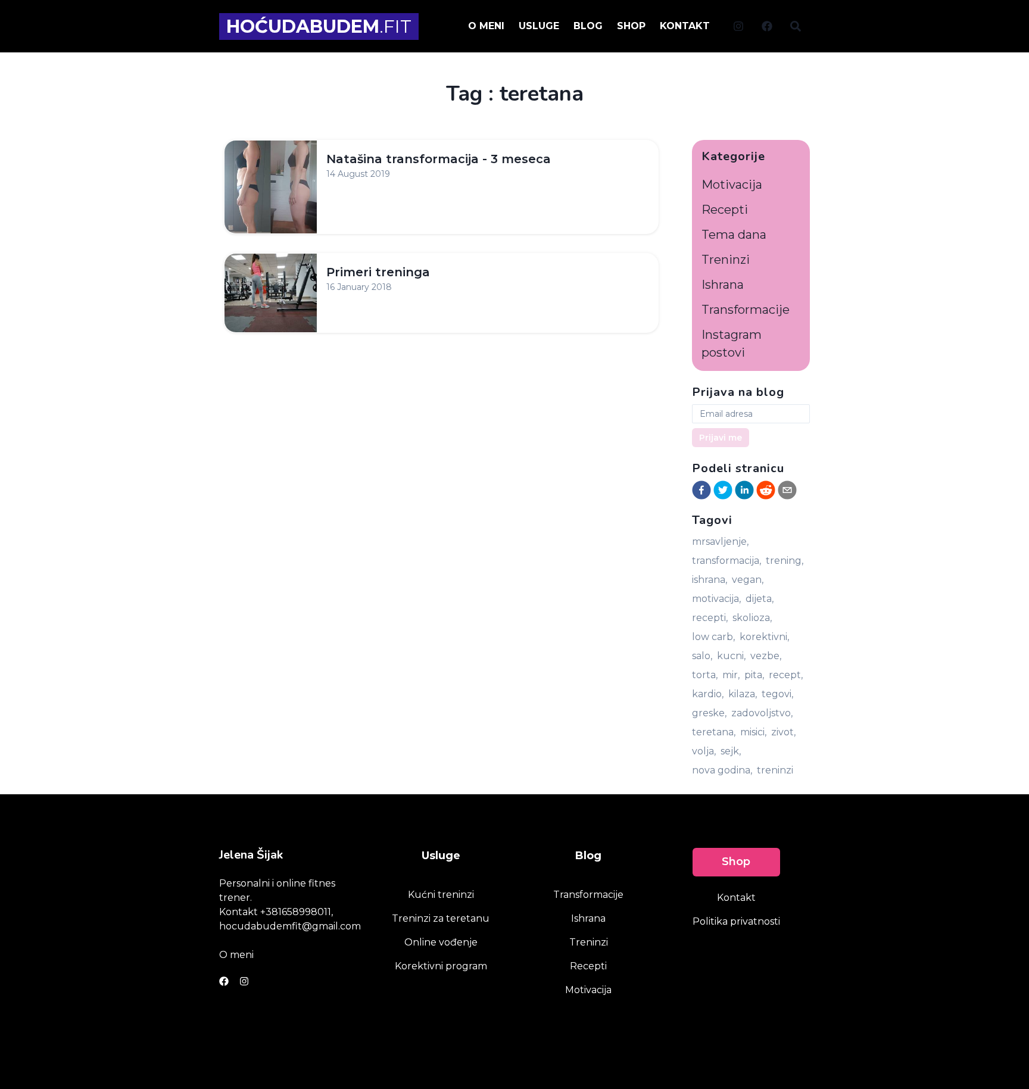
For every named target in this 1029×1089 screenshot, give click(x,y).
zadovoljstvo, (762, 713)
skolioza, (752, 617)
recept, (786, 675)
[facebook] (701, 490)
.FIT (318, 26)
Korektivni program (441, 966)
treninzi (775, 770)
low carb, (713, 636)
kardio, (708, 694)
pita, (754, 675)
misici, (753, 732)
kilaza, (742, 694)
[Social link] (738, 26)
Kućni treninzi (441, 894)
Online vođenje (441, 942)
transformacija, (726, 560)
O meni (236, 954)
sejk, (731, 751)
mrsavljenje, (720, 541)
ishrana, (709, 579)
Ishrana (722, 284)
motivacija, (716, 598)
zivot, (783, 732)
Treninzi (725, 259)
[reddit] (765, 490)
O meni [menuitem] (486, 26)
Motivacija (731, 184)
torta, (705, 675)
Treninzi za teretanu (440, 918)
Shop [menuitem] (631, 26)
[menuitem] (738, 25)
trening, (784, 560)
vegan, (747, 579)
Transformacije (745, 309)
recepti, (710, 617)
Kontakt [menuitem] (685, 26)
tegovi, (777, 694)
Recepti (724, 209)
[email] (787, 490)
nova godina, (722, 770)
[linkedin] (744, 490)
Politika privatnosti (736, 921)
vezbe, (765, 655)
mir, (731, 675)
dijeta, (760, 598)
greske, (709, 713)
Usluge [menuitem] (539, 26)
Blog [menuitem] (588, 26)
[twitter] (722, 490)
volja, (704, 751)
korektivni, (764, 636)
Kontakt (736, 897)
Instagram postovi (731, 343)
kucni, (731, 655)
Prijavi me (720, 437)
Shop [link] (736, 861)
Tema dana (733, 234)
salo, (702, 655)
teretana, (713, 732)
